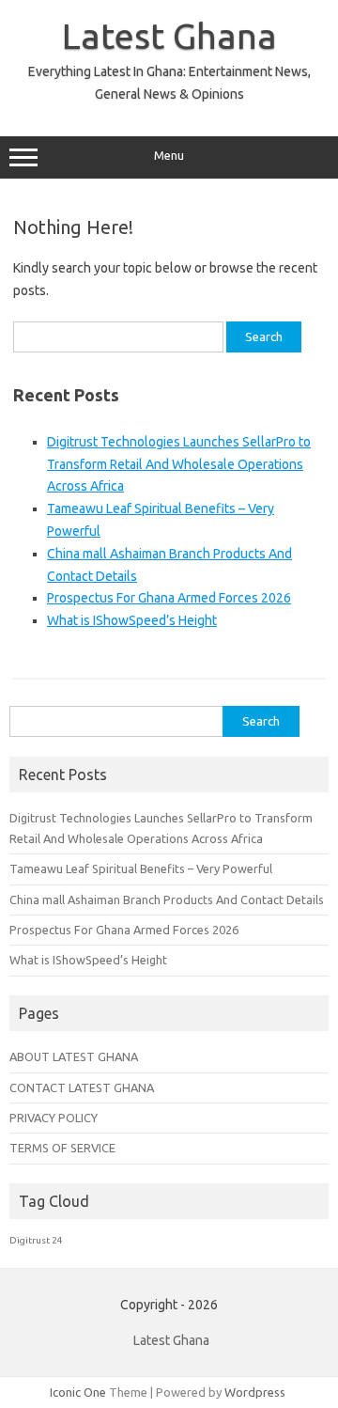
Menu (169, 156)
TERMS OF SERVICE (62, 1147)
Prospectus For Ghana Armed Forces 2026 (169, 597)
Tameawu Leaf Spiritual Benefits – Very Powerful (140, 868)
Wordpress (254, 1392)
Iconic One (78, 1392)
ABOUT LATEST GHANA (73, 1056)
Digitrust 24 (36, 1240)
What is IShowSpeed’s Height (132, 620)
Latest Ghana (169, 35)
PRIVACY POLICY (53, 1117)
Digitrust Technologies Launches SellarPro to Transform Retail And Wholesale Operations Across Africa (179, 464)
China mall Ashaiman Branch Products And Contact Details (166, 899)
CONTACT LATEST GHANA (81, 1087)
